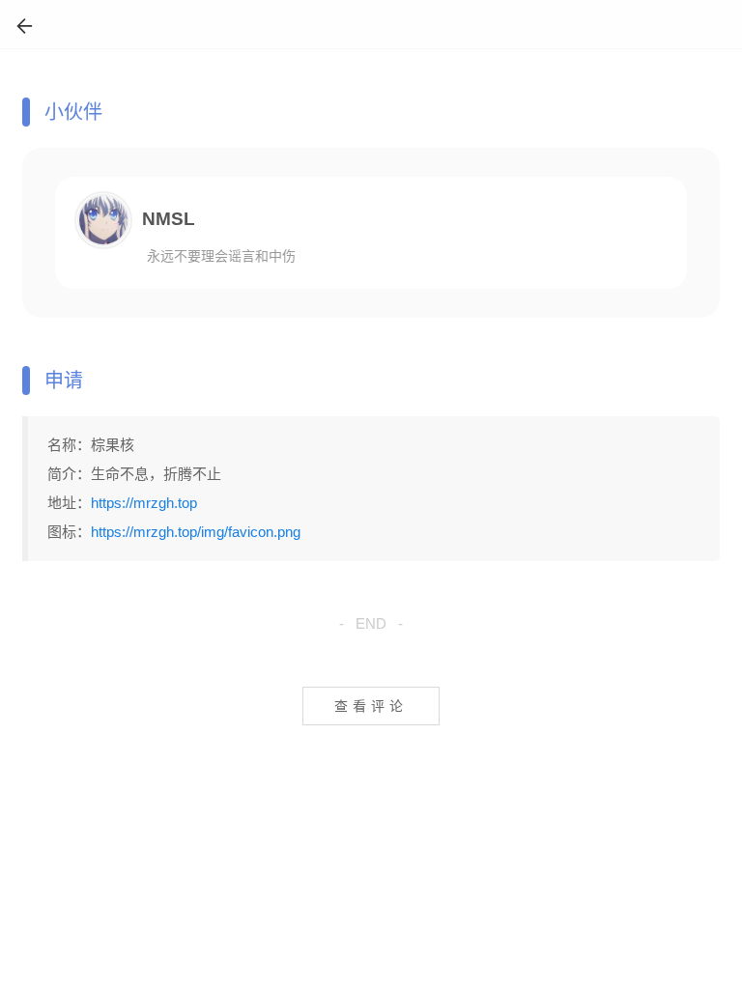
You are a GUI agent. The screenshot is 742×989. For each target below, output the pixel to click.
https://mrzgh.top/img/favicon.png (195, 531)
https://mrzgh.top (144, 502)
